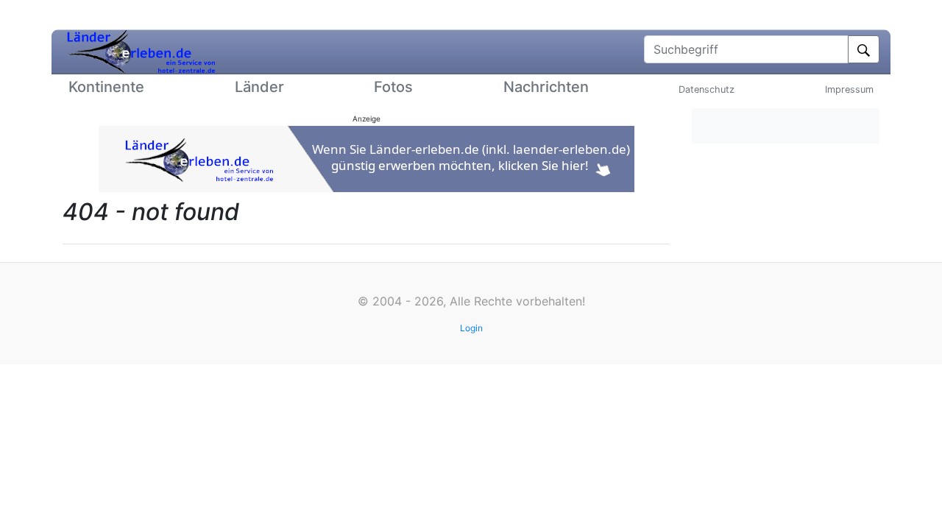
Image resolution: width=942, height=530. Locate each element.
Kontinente (106, 87)
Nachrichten (546, 87)
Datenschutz (706, 89)
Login (471, 327)
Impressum (849, 89)
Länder (259, 87)
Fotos (393, 87)
